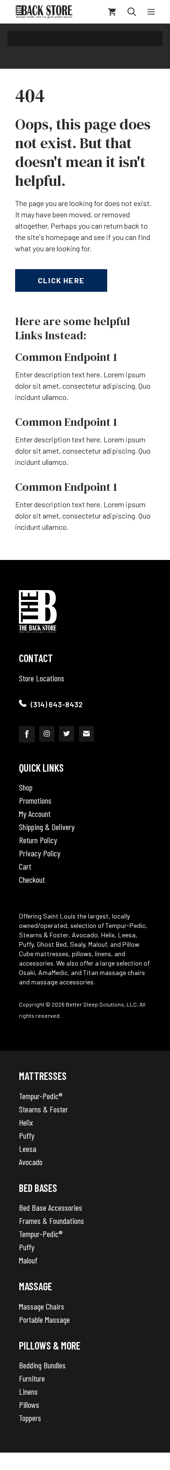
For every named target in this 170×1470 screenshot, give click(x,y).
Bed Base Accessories (50, 1207)
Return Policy (38, 840)
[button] (132, 12)
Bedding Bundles (42, 1365)
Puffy (26, 1135)
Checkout (32, 879)
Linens (28, 1391)
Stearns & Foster (43, 1109)
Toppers (30, 1418)
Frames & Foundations (51, 1220)
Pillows (29, 1404)
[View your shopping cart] (112, 12)
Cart (25, 866)
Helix (26, 1122)
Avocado (30, 1162)
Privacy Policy (39, 853)
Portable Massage (44, 1319)
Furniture (32, 1378)
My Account (35, 813)
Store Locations (41, 678)
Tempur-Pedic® (41, 1096)
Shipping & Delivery (47, 827)
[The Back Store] (44, 12)
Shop (26, 787)
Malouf (28, 1260)
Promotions (35, 800)
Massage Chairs (41, 1306)
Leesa (27, 1148)
